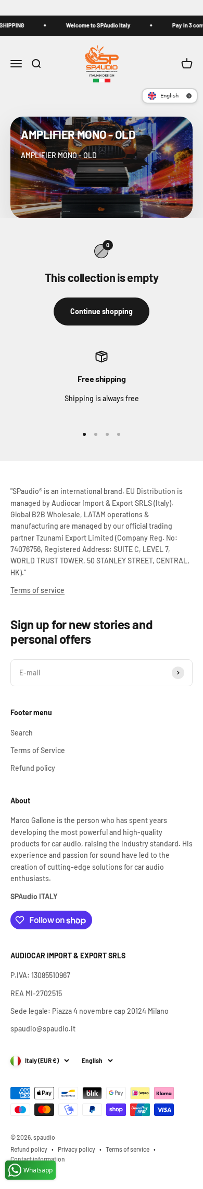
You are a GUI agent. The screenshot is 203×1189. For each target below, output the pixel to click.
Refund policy (32, 767)
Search (21, 732)
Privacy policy (76, 1149)
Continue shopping (101, 311)
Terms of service (37, 590)
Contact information (37, 1159)
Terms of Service (37, 750)
